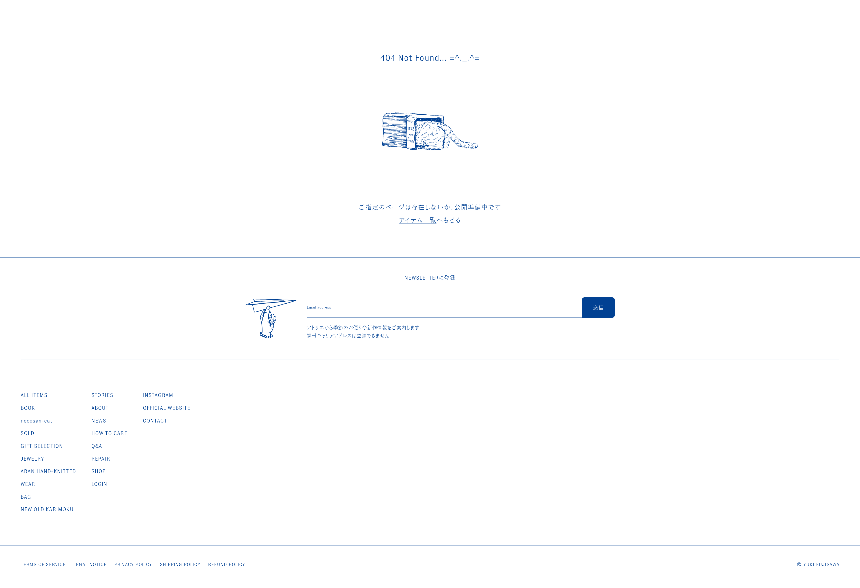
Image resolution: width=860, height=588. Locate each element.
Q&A (96, 446)
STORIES (102, 395)
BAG (26, 497)
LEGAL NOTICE (90, 564)
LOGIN (99, 484)
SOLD (27, 433)
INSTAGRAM (158, 395)
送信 (598, 308)
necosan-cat (37, 421)
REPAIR (100, 459)
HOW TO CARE (109, 433)
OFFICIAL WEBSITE (167, 408)
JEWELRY (32, 459)
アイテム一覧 (417, 220)
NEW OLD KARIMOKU (47, 509)
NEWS (98, 421)
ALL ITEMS (34, 395)
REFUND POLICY (226, 564)
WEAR (28, 484)
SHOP (98, 471)
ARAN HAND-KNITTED (48, 471)
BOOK (28, 408)
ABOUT (100, 408)
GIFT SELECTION (42, 446)
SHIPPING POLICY (180, 564)
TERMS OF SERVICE (43, 564)
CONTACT (155, 421)
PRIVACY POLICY (133, 564)
